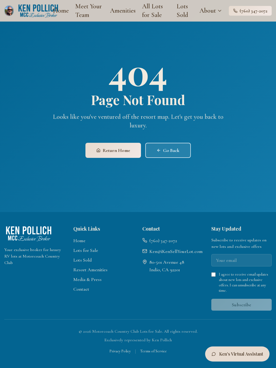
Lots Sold (182, 10)
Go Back (171, 150)
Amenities (123, 11)
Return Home (116, 150)
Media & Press (87, 279)
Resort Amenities (90, 270)
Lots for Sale (85, 250)
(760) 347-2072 (253, 11)
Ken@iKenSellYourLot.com (176, 251)
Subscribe (241, 305)
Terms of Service (153, 351)
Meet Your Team (88, 10)
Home (61, 11)
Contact (81, 289)
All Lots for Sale (152, 10)
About (207, 11)
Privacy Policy (120, 351)
